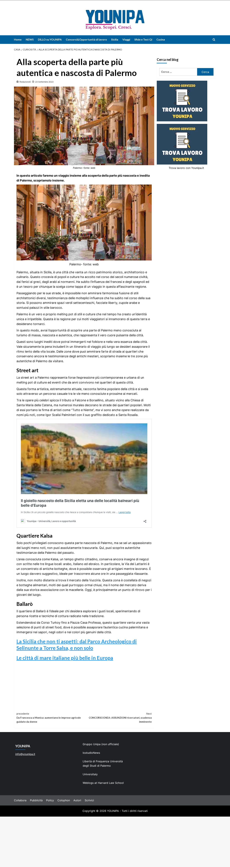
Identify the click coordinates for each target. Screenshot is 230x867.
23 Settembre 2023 (44, 81)
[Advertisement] (115, 841)
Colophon (63, 800)
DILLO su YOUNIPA (50, 39)
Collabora (20, 800)
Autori (77, 800)
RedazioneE (25, 81)
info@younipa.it (25, 754)
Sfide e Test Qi (143, 39)
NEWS (30, 39)
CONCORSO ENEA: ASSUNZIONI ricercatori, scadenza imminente (120, 717)
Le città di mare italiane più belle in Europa (65, 658)
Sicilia (114, 39)
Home (18, 39)
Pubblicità (36, 800)
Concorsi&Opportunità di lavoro (86, 39)
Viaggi (126, 39)
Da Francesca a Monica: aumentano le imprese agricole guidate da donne (49, 717)
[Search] (214, 40)
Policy (50, 800)
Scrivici (89, 800)
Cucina (160, 39)
